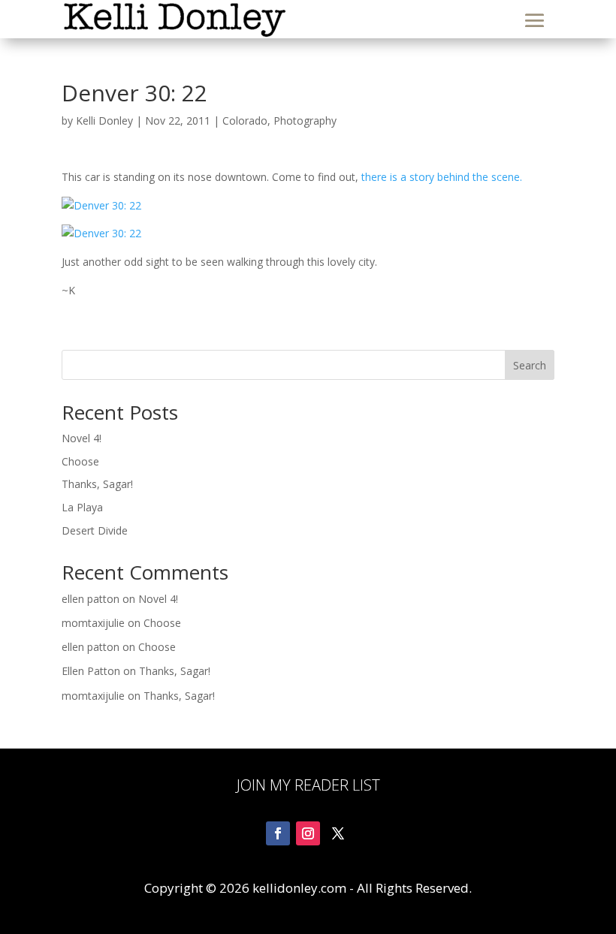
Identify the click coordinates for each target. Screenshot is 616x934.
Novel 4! (81, 438)
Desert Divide (95, 530)
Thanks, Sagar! (97, 484)
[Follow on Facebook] (278, 833)
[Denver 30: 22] (308, 206)
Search (529, 365)
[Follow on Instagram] (308, 833)
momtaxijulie (93, 623)
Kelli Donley (104, 120)
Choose (80, 461)
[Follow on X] (338, 833)
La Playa (82, 507)
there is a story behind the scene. (441, 177)
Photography (305, 120)
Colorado (244, 120)
